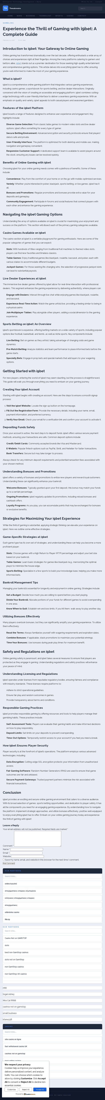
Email (6, 853)
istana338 (7, 1019)
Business (30, 16)
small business (10, 1013)
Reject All (25, 1089)
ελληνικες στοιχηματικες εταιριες (19, 898)
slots (7, 945)
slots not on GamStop (14, 960)
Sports (59, 16)
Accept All (40, 1089)
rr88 (5, 988)
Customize (11, 1089)
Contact (99, 1)
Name (6, 849)
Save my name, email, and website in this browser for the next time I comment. (42, 860)
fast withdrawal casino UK (16, 1046)
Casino (70, 16)
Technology (45, 16)
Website (7, 856)
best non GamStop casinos (16, 952)
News (19, 16)
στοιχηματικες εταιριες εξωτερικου (20, 891)
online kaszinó (11, 884)
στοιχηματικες (11, 905)
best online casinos (13, 1061)
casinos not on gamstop (14, 1007)
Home (10, 16)
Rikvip (7, 919)
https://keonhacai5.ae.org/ (16, 1068)
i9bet (18, 63)
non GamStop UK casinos (16, 974)
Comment (8, 846)
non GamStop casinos (14, 967)
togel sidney (8, 994)
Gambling (8, 23)
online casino (10, 1075)
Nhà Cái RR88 (9, 1000)
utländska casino (12, 912)
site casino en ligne (13, 1039)
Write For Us (86, 1)
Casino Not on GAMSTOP (16, 938)
